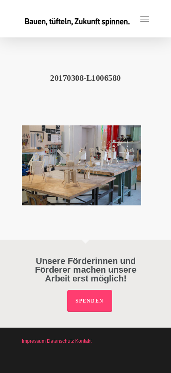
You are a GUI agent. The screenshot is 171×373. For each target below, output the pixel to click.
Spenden (90, 301)
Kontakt (83, 341)
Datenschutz (60, 341)
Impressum (34, 341)
